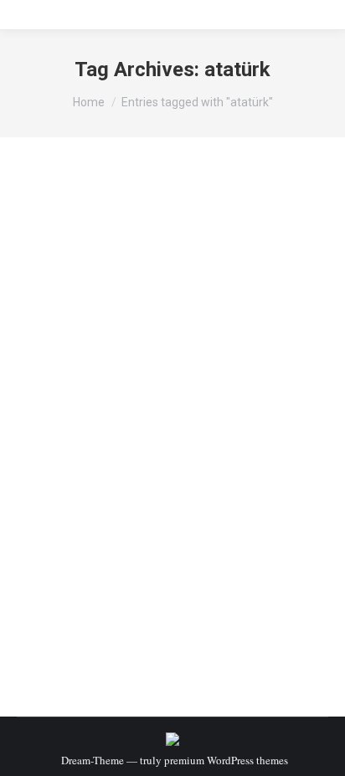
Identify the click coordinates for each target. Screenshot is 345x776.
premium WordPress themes (226, 760)
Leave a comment (77, 432)
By (147, 416)
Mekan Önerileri (75, 416)
